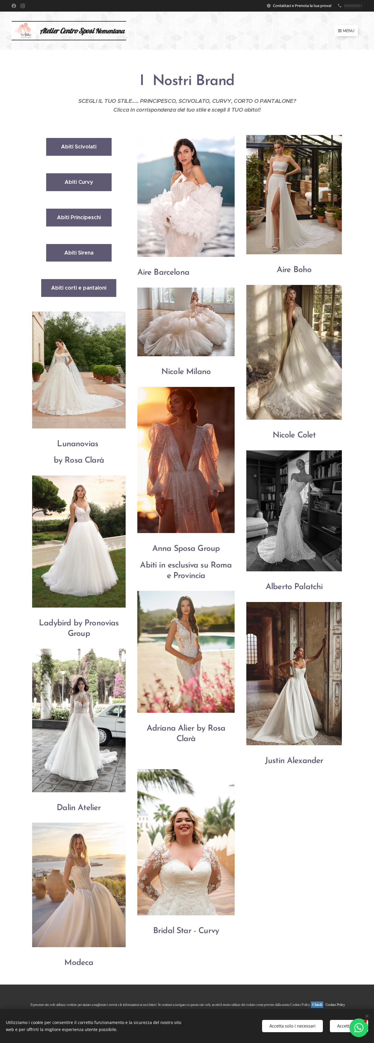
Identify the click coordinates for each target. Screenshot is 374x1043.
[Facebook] (14, 6)
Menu (348, 30)
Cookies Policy (335, 1005)
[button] (358, 1027)
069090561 (353, 5)
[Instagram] (22, 6)
